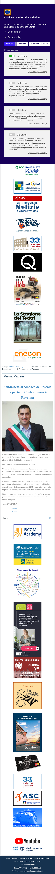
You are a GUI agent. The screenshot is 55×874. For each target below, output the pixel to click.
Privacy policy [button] (15, 37)
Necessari (22, 56)
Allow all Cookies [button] (39, 44)
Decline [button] (9, 44)
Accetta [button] (22, 44)
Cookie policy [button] (14, 32)
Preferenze (22, 83)
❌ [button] (52, 7)
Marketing (22, 135)
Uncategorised (22, 367)
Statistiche (22, 110)
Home (11, 367)
